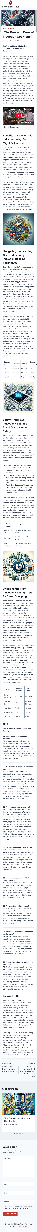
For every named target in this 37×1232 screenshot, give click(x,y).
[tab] (14, 1133)
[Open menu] (33, 3)
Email (6, 1193)
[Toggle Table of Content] (35, 127)
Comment (8, 1158)
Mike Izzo (8, 1124)
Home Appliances (8, 28)
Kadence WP (22, 1226)
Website (7, 1202)
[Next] (32, 1112)
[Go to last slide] (5, 1112)
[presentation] (18, 1104)
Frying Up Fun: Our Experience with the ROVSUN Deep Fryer (9, 1067)
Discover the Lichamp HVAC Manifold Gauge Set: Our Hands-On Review (27, 1070)
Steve (6, 41)
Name (6, 1184)
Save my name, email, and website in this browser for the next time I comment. (18, 1207)
